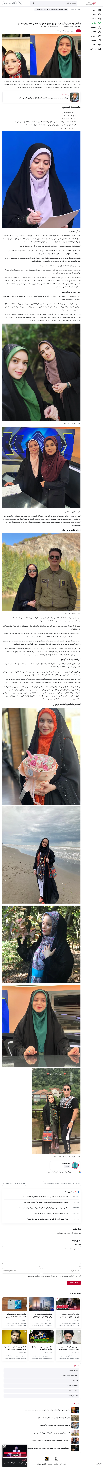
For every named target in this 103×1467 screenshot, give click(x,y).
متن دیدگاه (78, 1244)
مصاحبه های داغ (73, 1391)
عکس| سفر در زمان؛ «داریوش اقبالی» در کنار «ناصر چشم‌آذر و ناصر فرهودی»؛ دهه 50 (42, 1208)
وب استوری (93, 49)
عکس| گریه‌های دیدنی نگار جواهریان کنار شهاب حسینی (51, 1213)
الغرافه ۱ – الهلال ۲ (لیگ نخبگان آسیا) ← (14, 1183)
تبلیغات (50, 1464)
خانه (79, 9)
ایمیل (39, 1266)
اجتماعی (93, 27)
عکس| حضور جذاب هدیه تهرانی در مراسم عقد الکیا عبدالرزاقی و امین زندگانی (45, 1196)
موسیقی (93, 40)
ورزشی (94, 23)
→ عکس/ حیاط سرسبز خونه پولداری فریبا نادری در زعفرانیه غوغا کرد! (62, 1183)
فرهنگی (93, 31)
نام (80, 1266)
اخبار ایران (75, 1381)
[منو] (99, 3)
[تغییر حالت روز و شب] (20, 3)
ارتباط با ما (63, 1464)
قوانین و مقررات (41, 1464)
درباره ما (56, 1464)
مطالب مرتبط (75, 1293)
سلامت (94, 44)
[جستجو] (33, 3)
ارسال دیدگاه (74, 1283)
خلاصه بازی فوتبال (73, 1396)
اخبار (94, 10)
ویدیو (94, 14)
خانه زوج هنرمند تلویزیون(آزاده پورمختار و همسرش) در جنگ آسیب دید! (46, 1202)
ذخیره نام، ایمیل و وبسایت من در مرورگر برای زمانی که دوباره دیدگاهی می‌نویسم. (53, 1276)
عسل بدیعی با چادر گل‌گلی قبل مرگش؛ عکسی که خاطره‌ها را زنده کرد (47, 1219)
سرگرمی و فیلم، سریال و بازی (70, 1375)
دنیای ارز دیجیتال (73, 1370)
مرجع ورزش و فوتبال (72, 1386)
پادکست (93, 18)
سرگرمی (93, 36)
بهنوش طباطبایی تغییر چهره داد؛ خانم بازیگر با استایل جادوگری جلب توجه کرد (43, 98)
